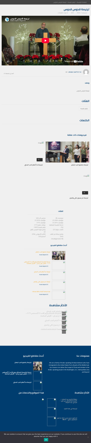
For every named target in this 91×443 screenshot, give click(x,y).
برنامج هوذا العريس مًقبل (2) (38, 230)
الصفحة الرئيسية (82, 2)
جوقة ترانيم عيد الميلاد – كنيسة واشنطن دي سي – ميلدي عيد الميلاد (68, 401)
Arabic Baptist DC (75, 72)
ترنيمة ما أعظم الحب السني (33, 164)
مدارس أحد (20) (41, 218)
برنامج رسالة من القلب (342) (56, 235)
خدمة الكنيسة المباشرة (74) (56, 226)
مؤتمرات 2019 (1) (40, 220)
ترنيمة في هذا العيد (70, 408)
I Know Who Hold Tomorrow (41, 291)
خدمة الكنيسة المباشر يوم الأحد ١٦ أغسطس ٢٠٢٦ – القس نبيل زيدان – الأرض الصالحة (37, 262)
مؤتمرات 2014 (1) (57, 222)
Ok (46, 440)
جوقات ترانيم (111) (40, 225)
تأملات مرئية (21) (58, 229)
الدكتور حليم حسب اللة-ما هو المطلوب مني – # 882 (67, 419)
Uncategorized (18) (57, 238)
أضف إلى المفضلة (9, 73)
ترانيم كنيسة (71, 2)
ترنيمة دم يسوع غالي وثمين (78, 198)
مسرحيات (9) (59, 218)
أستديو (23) (42, 236)
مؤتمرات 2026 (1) (57, 220)
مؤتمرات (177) (41, 222)
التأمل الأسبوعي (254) (39, 234)
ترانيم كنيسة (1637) (40, 227)
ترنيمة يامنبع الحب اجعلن (79, 164)
